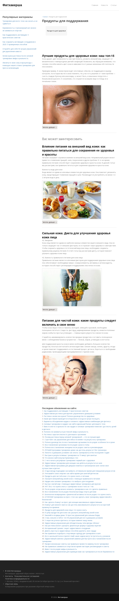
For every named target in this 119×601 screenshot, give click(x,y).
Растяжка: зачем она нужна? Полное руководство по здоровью (69, 416)
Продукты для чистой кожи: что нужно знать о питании (67, 476)
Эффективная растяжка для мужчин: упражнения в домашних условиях (72, 413)
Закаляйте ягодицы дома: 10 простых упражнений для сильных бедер (72, 515)
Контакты (9, 576)
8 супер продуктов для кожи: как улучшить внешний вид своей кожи (72, 512)
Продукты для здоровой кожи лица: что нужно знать (66, 510)
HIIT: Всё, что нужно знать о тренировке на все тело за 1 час (69, 486)
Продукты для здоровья (56, 31)
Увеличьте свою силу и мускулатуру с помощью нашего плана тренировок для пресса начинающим (19, 65)
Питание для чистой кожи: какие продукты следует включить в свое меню (79, 322)
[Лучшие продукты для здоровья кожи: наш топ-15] (79, 104)
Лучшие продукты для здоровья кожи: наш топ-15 (78, 56)
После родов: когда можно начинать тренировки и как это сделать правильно (76, 489)
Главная (95, 5)
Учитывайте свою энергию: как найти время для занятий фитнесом (71, 473)
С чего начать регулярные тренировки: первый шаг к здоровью (70, 460)
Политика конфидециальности (17, 579)
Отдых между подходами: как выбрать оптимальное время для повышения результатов (80, 471)
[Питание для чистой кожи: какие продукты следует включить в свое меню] (79, 375)
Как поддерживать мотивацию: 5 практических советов (66, 411)
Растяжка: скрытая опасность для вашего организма (65, 434)
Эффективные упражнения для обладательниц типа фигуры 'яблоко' (72, 523)
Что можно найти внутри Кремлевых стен (61, 458)
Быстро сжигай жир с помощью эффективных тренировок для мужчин (73, 484)
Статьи (113, 5)
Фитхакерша (12, 5)
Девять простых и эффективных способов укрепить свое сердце (70, 531)
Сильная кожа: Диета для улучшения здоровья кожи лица (76, 235)
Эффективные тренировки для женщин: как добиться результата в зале (73, 463)
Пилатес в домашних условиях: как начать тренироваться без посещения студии (77, 453)
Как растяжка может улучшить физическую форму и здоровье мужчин (73, 526)
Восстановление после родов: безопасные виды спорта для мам (70, 492)
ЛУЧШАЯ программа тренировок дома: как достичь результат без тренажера (75, 450)
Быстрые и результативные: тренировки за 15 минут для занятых (71, 455)
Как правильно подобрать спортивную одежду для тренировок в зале (73, 533)
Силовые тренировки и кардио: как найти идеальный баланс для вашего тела (74, 424)
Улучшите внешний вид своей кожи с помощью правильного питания (72, 479)
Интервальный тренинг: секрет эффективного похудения (67, 528)
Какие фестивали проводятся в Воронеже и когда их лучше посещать (72, 419)
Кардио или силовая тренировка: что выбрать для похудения (69, 481)
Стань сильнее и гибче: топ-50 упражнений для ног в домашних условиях (74, 518)
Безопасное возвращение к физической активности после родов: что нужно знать (78, 494)
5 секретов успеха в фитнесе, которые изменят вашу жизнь (68, 520)
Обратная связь (11, 584)
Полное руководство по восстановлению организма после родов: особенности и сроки (80, 442)
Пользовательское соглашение (26, 576)
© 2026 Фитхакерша (13, 571)
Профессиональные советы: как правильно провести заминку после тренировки (77, 544)
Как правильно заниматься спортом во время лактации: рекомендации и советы (77, 546)
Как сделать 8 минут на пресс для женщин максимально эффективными (73, 502)
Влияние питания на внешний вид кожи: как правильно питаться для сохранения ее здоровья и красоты (78, 150)
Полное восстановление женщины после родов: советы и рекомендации (74, 447)
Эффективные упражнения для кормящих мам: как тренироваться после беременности (79, 552)
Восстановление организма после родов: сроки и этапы (67, 445)
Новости (104, 5)
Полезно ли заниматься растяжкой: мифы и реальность (66, 432)
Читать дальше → (50, 127)
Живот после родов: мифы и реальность (61, 549)
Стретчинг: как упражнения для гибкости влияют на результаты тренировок (75, 439)
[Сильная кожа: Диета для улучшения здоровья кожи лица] (79, 287)
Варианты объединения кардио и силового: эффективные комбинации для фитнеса (77, 421)
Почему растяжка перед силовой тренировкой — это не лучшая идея (72, 437)
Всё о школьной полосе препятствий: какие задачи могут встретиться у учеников (77, 536)
